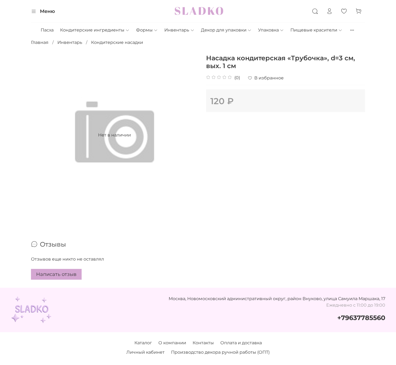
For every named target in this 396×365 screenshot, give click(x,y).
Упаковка (268, 30)
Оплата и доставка (241, 342)
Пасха (47, 30)
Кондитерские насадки (117, 42)
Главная (39, 42)
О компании (172, 342)
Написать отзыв (56, 274)
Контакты (203, 342)
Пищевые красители (313, 30)
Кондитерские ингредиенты (92, 30)
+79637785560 (361, 318)
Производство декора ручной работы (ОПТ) (220, 352)
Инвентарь (176, 30)
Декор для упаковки (223, 30)
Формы (144, 30)
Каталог (143, 342)
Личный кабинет (145, 352)
